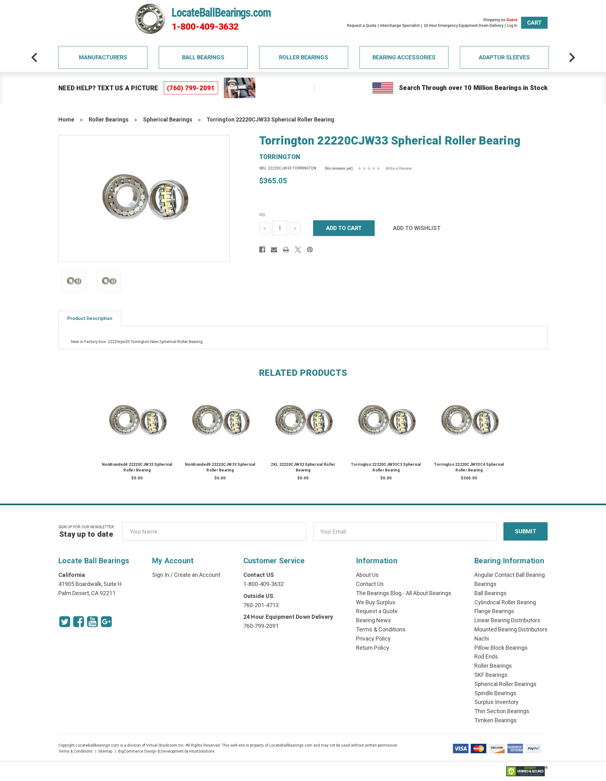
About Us (367, 574)
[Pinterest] (310, 249)
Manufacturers (103, 57)
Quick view (137, 414)
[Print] (286, 249)
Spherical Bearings (167, 119)
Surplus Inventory (496, 702)
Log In (512, 25)
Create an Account (197, 574)
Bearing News (373, 620)
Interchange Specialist (400, 25)
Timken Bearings (495, 720)
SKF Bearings (491, 675)
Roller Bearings (303, 57)
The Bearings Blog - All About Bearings (403, 593)
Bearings (485, 584)
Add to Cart (469, 427)
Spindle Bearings (495, 693)
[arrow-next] (571, 57)
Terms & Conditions (381, 629)
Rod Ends (486, 656)
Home (66, 119)
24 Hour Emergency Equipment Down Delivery (463, 25)
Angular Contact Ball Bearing (509, 574)
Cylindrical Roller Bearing (505, 602)
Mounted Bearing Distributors (511, 629)
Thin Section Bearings (501, 711)
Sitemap (105, 751)
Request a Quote (362, 25)
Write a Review (399, 168)
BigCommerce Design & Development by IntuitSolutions (166, 751)
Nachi (481, 638)
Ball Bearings (203, 57)
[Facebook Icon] (78, 621)
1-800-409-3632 (205, 26)
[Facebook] (262, 249)
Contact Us (370, 584)
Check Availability (137, 427)
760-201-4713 (261, 605)
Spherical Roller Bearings (505, 684)
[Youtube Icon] (92, 621)
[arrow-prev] (34, 57)
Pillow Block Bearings (501, 647)
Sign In (160, 574)
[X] (298, 249)
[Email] (274, 249)
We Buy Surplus (375, 602)
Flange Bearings (494, 611)
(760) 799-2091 (191, 88)
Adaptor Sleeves (504, 57)
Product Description (89, 318)
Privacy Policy (373, 638)
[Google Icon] (106, 621)
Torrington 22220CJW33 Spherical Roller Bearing (270, 119)
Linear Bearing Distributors (507, 620)
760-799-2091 (261, 626)
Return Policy (372, 647)
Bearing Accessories (404, 57)
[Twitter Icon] (64, 621)
